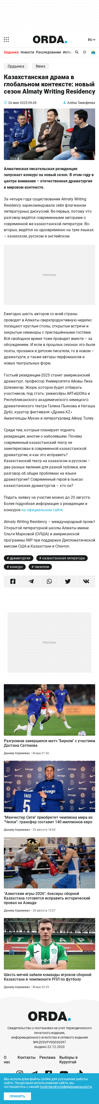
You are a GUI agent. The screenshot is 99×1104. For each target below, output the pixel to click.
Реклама (47, 1057)
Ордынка (11, 52)
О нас (7, 1059)
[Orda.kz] (49, 1023)
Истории (69, 52)
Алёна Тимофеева (81, 103)
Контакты (27, 1057)
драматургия (20, 558)
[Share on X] (68, 581)
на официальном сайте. (42, 510)
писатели (42, 567)
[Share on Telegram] (31, 581)
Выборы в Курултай (68, 1059)
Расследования (48, 52)
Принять (17, 1096)
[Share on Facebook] (13, 581)
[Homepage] (50, 39)
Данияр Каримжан (17, 753)
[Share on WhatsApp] (49, 581)
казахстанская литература (63, 558)
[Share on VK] (86, 581)
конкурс (16, 567)
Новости (27, 52)
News (40, 66)
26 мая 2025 (17, 103)
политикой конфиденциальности (66, 1087)
